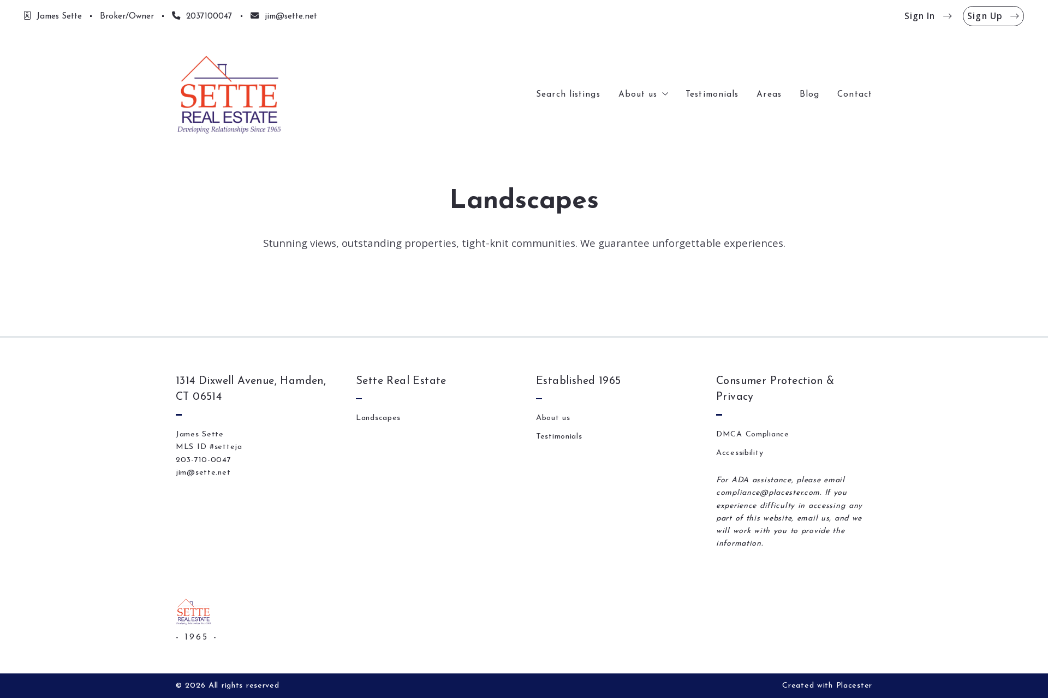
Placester (854, 686)
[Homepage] (230, 94)
